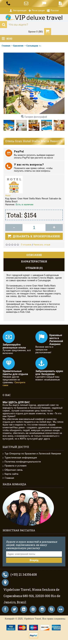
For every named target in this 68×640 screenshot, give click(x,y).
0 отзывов (26, 244)
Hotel (7, 195)
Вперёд (34, 560)
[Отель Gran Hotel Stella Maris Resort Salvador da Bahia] (9, 124)
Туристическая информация (21, 457)
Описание (34, 255)
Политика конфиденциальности (23, 461)
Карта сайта (11, 473)
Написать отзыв (41, 244)
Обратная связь (14, 469)
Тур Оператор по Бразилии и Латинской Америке (33, 453)
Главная (9, 477)
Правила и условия (16, 465)
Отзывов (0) (34, 268)
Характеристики (34, 261)
